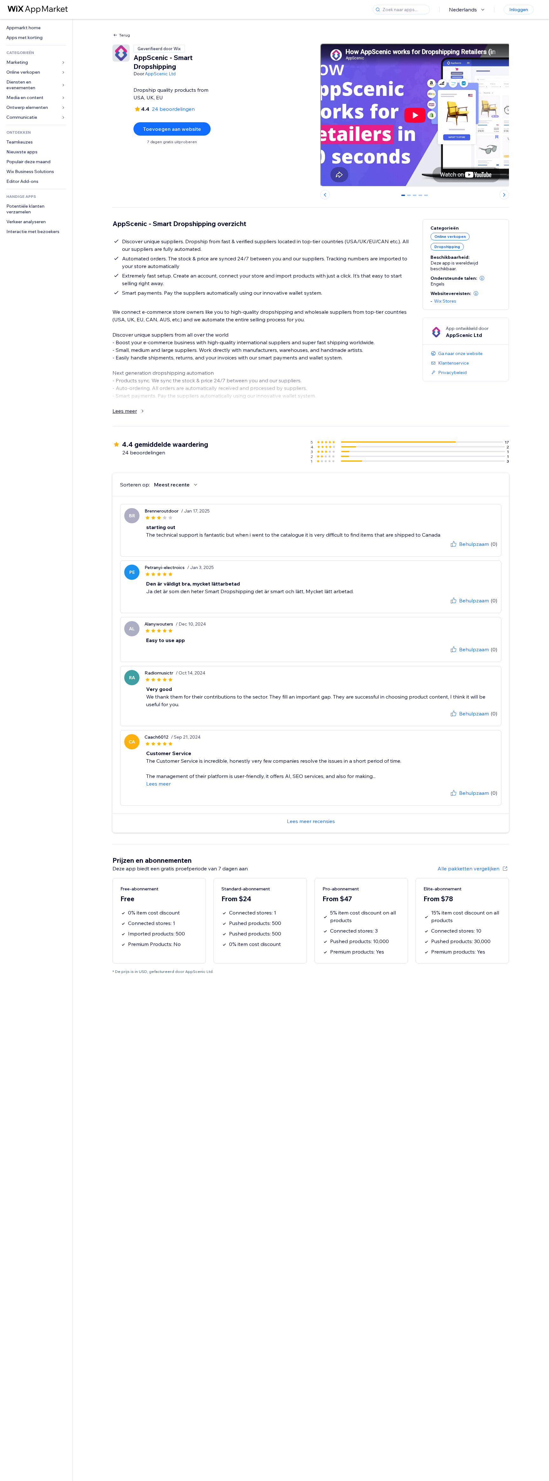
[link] (36, 28)
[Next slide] (504, 194)
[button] (482, 278)
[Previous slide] (325, 194)
